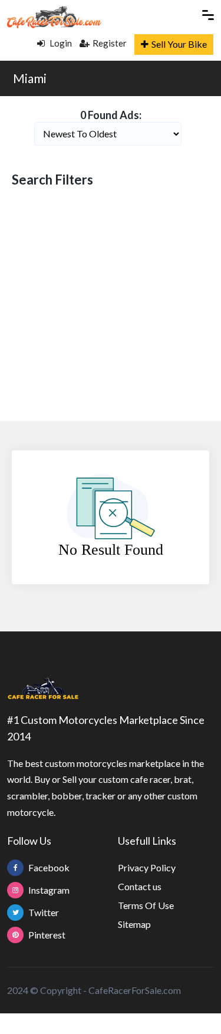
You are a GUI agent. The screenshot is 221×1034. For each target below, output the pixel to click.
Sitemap (134, 924)
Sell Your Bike (179, 44)
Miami (30, 78)
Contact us (139, 886)
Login (60, 43)
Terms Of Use (146, 905)
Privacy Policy (147, 867)
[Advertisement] (110, 305)
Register (110, 43)
